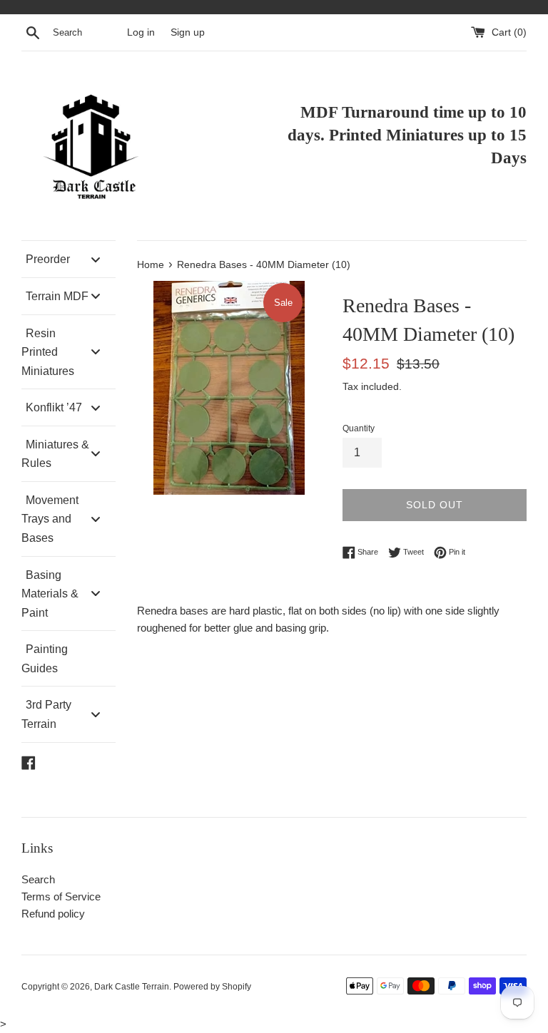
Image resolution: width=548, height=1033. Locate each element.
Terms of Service (61, 896)
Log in (141, 32)
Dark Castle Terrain (131, 987)
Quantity (358, 428)
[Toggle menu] (95, 259)
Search (38, 879)
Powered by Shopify (212, 987)
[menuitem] (68, 259)
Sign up (188, 32)
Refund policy (53, 914)
